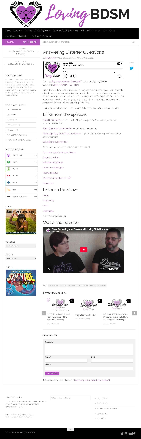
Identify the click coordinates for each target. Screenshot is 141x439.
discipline (63, 285)
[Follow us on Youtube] (31, 42)
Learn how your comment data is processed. (92, 380)
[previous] (44, 313)
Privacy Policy (102, 403)
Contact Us (101, 419)
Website (48, 365)
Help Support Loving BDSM (16, 36)
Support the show (51, 157)
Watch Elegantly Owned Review (58, 128)
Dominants (11, 115)
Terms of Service (103, 398)
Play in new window (60, 81)
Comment (49, 342)
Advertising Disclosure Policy (107, 408)
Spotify (56, 85)
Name (48, 357)
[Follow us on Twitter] (24, 42)
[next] (134, 313)
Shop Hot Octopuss (52, 120)
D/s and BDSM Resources (17, 135)
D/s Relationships (14, 110)
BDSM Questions (51, 42)
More (76, 85)
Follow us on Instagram (53, 168)
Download (75, 81)
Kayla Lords (50, 58)
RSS (70, 85)
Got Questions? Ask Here (42, 36)
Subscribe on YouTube (53, 162)
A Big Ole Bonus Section (85, 315)
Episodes (65, 42)
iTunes (46, 195)
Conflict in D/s (12, 130)
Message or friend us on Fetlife (57, 178)
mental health (83, 285)
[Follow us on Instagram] (28, 42)
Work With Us (102, 414)
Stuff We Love (108, 30)
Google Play (48, 200)
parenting (93, 285)
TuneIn (64, 85)
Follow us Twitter (50, 173)
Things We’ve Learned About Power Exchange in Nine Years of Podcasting (59, 317)
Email (93, 357)
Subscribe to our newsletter (55, 142)
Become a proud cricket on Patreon (59, 152)
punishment (102, 285)
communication (53, 285)
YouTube (28, 30)
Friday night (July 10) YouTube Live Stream (62, 133)
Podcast (16, 30)
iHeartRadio (48, 211)
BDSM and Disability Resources (66, 30)
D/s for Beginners (42, 30)
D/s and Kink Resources (90, 30)
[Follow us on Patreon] (35, 42)
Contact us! (48, 183)
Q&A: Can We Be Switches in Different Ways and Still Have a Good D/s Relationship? (115, 317)
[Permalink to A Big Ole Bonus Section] (88, 305)
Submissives (12, 120)
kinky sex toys (72, 285)
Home (7, 30)
